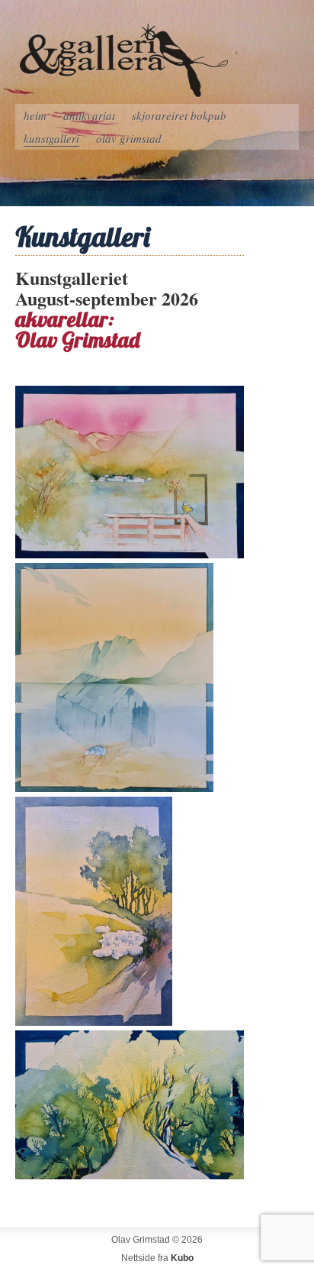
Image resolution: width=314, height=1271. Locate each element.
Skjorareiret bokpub (179, 115)
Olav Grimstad (129, 138)
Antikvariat (89, 115)
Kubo (182, 1258)
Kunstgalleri (51, 138)
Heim (35, 115)
